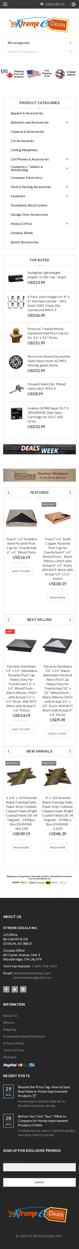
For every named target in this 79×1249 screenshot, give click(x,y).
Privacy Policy (14, 1043)
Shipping (9, 1029)
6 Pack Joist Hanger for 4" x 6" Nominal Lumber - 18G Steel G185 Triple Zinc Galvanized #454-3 (49, 303)
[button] (21, 571)
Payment (9, 1057)
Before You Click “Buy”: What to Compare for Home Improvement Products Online (43, 1120)
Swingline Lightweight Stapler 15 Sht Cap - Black (47, 275)
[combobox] (39, 43)
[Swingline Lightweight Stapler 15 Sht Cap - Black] (16, 278)
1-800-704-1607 (44, 966)
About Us (10, 1015)
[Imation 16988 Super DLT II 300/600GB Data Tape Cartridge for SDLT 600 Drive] (16, 413)
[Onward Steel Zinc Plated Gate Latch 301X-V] (16, 389)
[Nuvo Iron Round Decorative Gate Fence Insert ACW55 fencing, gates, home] (16, 362)
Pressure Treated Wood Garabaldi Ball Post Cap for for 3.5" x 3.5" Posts (48, 333)
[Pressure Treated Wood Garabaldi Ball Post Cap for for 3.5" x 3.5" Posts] (16, 334)
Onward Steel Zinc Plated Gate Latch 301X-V (47, 386)
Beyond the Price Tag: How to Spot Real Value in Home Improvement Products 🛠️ (44, 1091)
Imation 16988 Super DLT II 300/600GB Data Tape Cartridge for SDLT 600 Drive (48, 414)
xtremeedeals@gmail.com (27, 977)
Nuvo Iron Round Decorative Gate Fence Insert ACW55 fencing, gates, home (49, 360)
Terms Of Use (13, 1050)
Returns (9, 1022)
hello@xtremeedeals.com (32, 973)
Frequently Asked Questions (24, 1036)
